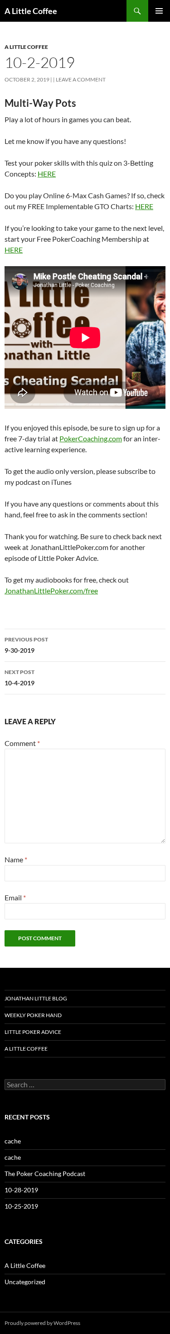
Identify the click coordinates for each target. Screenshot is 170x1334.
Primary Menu (159, 11)
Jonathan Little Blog (36, 998)
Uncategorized (25, 1282)
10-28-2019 (21, 1190)
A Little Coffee (31, 11)
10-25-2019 (21, 1206)
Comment (22, 743)
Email (15, 897)
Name (16, 859)
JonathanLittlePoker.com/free (51, 590)
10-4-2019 (19, 678)
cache (13, 1141)
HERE (47, 173)
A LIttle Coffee (26, 1048)
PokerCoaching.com (90, 438)
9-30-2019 (26, 645)
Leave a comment (81, 79)
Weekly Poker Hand (33, 1015)
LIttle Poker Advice (33, 1031)
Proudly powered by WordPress (42, 1323)
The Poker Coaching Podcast (45, 1173)
